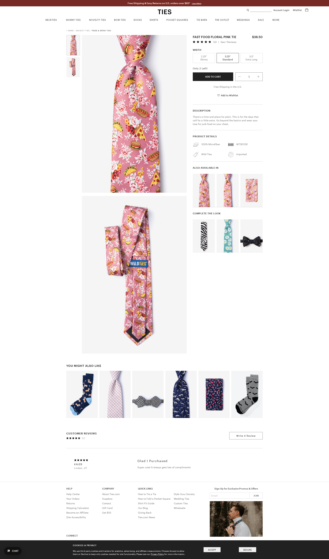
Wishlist (297, 10)
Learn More (196, 3)
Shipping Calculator (77, 507)
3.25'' (227, 58)
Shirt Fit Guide (146, 503)
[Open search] (248, 10)
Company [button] (108, 488)
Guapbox (107, 498)
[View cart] (306, 10)
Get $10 (106, 512)
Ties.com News (146, 517)
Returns (70, 503)
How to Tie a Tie (147, 494)
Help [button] (69, 488)
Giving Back (144, 512)
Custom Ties (181, 503)
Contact (106, 503)
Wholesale (179, 507)
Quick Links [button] (145, 488)
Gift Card (107, 507)
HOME (71, 31)
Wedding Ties (181, 498)
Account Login (281, 10)
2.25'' (204, 58)
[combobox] (261, 10)
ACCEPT (212, 550)
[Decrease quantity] (239, 77)
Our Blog (143, 507)
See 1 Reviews (228, 42)
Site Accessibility (76, 517)
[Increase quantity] (258, 77)
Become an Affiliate (77, 512)
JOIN (256, 495)
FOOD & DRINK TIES (101, 31)
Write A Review (246, 435)
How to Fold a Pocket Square (154, 498)
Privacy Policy (157, 554)
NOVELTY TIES (83, 31)
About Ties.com (111, 494)
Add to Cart (213, 76)
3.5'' (251, 58)
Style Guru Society (184, 494)
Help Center (73, 494)
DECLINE (247, 550)
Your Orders (73, 498)
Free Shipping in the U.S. (228, 86)
